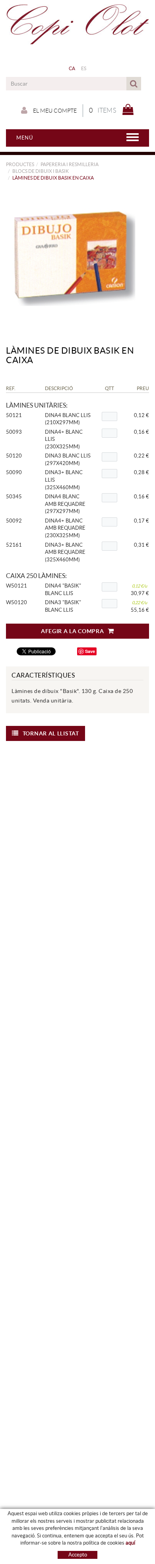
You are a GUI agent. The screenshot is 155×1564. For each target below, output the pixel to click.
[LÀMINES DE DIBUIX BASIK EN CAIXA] (74, 257)
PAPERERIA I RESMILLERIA (70, 164)
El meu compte (54, 110)
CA (72, 68)
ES (84, 68)
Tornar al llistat (51, 733)
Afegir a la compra (72, 631)
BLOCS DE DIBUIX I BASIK (40, 171)
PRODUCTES (20, 164)
